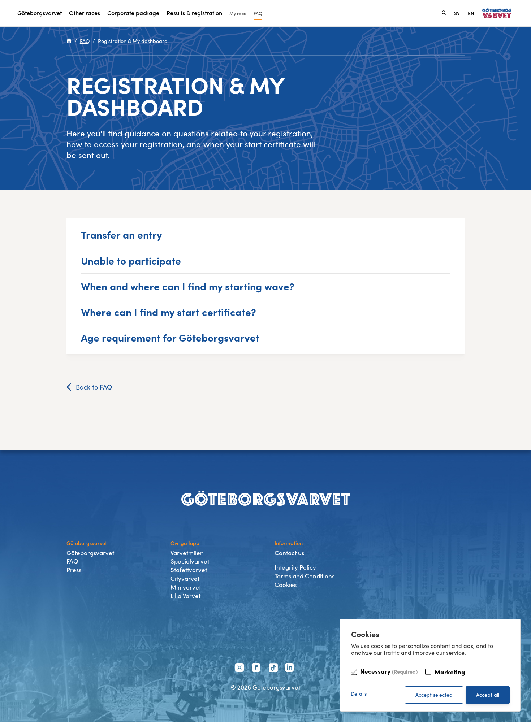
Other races (84, 13)
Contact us (289, 553)
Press (73, 570)
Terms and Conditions (304, 576)
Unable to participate (131, 260)
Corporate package (133, 13)
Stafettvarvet (188, 570)
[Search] (444, 13)
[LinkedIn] (290, 668)
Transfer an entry (121, 234)
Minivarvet (185, 587)
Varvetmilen (187, 553)
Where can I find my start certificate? (168, 311)
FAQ (258, 13)
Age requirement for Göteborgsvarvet (170, 337)
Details (359, 693)
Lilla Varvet (185, 596)
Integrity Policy (295, 567)
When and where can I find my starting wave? (187, 286)
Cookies (286, 584)
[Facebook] (257, 668)
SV (457, 13)
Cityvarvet (184, 578)
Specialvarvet (189, 561)
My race (237, 13)
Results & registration (194, 13)
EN (471, 13)
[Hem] (69, 40)
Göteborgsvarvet (39, 13)
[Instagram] (240, 668)
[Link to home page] (496, 13)
